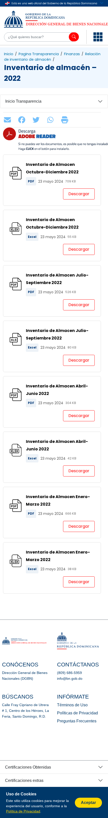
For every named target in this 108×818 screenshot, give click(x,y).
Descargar (78, 194)
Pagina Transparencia (39, 53)
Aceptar (88, 802)
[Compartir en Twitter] (37, 119)
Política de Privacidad (23, 811)
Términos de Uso (72, 705)
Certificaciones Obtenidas (28, 767)
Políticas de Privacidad (77, 713)
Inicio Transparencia (23, 101)
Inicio (8, 53)
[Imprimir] (66, 119)
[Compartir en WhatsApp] (51, 119)
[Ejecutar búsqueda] (74, 36)
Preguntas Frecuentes (76, 721)
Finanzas (72, 53)
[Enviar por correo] (8, 119)
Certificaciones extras (24, 780)
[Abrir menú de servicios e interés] (98, 37)
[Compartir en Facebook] (23, 119)
